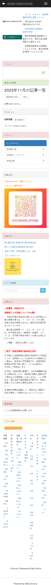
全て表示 (19, 119)
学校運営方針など (5, 462)
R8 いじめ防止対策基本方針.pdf (18, 246)
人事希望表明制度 (5, 493)
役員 (31, 491)
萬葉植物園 (31, 525)
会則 (31, 466)
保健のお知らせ (18, 465)
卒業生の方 (25, 441)
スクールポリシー (12, 255)
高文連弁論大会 (5, 524)
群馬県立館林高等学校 (20, 3)
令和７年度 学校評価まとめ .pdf (20, 251)
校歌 (6, 450)
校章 (31, 498)
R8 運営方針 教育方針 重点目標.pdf (20, 242)
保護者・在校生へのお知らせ (44, 448)
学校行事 (12, 468)
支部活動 (31, 556)
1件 (24, 96)
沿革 (6, 454)
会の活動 (31, 545)
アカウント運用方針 (13, 185)
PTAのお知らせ (18, 514)
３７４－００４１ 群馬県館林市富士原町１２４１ (35, 16)
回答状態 (8, 119)
